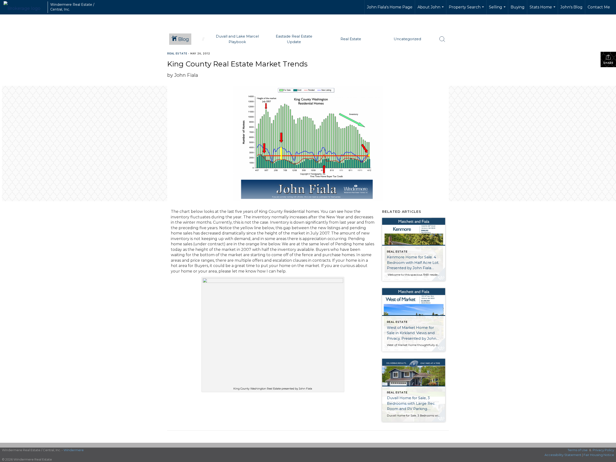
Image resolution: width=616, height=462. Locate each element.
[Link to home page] (24, 7)
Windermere (74, 450)
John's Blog (571, 7)
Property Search (467, 9)
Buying (518, 7)
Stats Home (543, 9)
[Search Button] (442, 39)
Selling (498, 9)
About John (431, 9)
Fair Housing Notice (599, 455)
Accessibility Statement (563, 455)
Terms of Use (578, 450)
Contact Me (599, 7)
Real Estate (177, 53)
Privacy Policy (603, 450)
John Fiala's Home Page (389, 7)
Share (608, 63)
